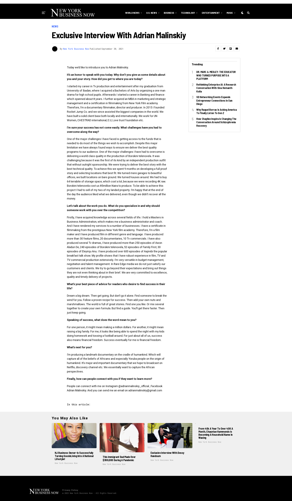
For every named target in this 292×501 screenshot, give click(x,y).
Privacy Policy (70, 490)
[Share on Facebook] (218, 48)
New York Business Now (76, 48)
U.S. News (151, 12)
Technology (188, 12)
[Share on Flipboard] (230, 48)
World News (132, 12)
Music (230, 12)
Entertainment (211, 12)
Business (169, 12)
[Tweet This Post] (224, 48)
